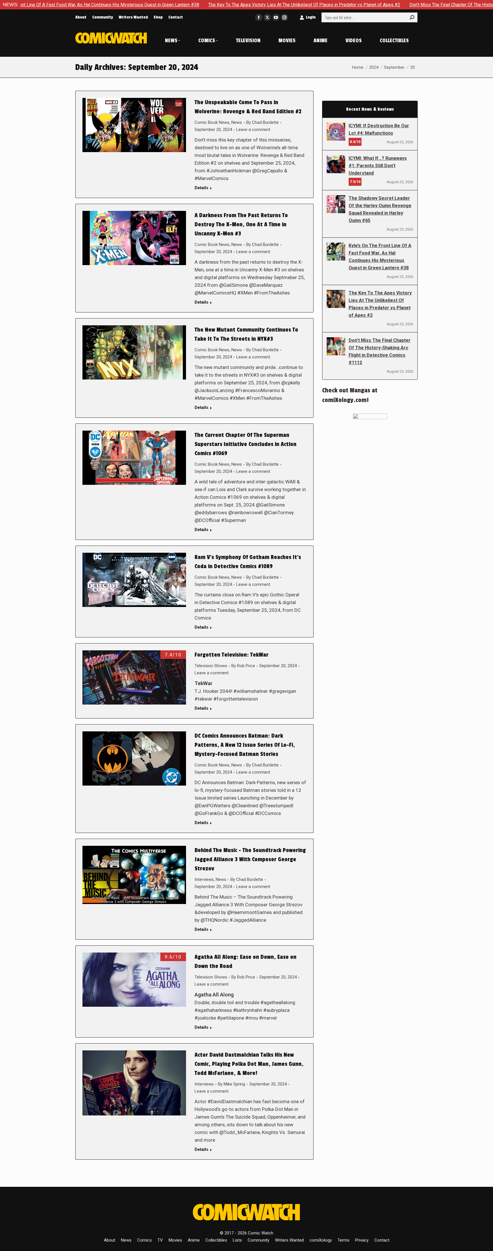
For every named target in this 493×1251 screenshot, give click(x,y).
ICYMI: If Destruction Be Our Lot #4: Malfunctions (379, 129)
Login (311, 17)
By (262, 122)
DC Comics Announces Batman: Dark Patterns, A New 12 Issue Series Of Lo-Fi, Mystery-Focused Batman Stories (245, 745)
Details (201, 187)
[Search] (412, 17)
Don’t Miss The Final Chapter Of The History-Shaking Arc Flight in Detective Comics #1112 (380, 351)
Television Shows (211, 665)
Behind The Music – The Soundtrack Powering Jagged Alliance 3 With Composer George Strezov (250, 859)
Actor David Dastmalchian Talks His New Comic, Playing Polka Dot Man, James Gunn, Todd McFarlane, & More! (249, 1064)
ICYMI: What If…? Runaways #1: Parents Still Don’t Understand (378, 166)
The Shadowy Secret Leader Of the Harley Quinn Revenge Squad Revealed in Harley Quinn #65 (380, 209)
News (236, 122)
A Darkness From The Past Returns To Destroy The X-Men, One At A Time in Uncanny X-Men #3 (241, 224)
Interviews (204, 879)
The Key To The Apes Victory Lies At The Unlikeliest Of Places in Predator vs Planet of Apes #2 (244, 4)
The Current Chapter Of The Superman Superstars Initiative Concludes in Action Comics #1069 (245, 444)
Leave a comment (253, 129)
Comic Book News (212, 122)
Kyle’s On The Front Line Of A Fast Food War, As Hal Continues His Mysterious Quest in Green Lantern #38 (380, 257)
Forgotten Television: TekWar (231, 654)
